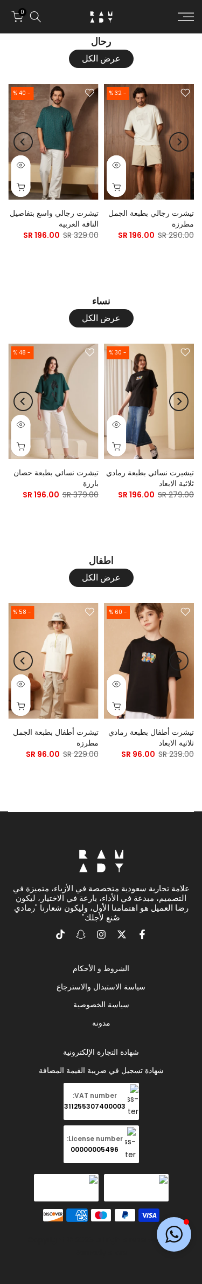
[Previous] (179, 142)
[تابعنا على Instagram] (101, 934)
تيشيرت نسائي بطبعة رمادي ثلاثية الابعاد (150, 478)
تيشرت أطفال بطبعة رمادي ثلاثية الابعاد (151, 737)
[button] (174, 1234)
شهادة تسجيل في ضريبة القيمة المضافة (101, 1070)
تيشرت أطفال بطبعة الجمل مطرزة (56, 737)
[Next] (23, 142)
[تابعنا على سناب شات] (81, 934)
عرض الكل (101, 58)
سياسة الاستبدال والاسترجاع (101, 986)
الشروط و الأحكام (101, 968)
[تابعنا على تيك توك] (60, 934)
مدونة (101, 1022)
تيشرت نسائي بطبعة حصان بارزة (56, 478)
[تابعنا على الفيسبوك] (142, 934)
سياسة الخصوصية (101, 1004)
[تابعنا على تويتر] (122, 934)
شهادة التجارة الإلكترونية (101, 1052)
